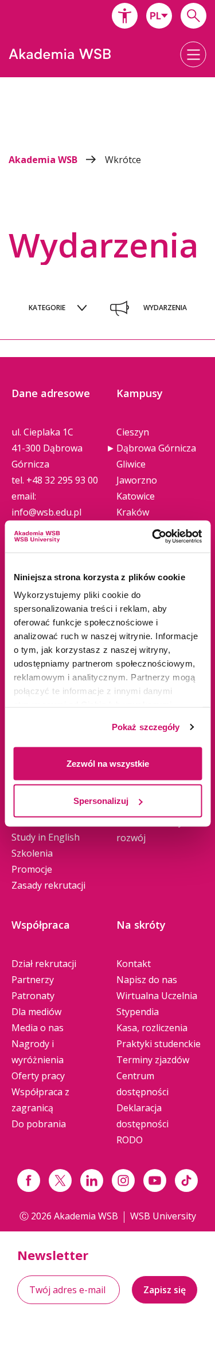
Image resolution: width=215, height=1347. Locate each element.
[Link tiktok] (186, 1180)
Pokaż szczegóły (146, 727)
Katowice (135, 496)
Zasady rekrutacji (48, 885)
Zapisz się (164, 1289)
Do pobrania (38, 1124)
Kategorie (47, 307)
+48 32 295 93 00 (62, 480)
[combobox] (159, 16)
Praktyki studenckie (158, 1043)
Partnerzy (32, 979)
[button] (125, 16)
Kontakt (133, 963)
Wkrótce (123, 159)
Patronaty (32, 995)
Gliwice (131, 464)
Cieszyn (132, 432)
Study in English (45, 837)
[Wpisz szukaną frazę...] (193, 16)
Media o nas (37, 1027)
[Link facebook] (28, 1180)
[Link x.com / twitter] (60, 1180)
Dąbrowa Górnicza (156, 448)
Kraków (132, 512)
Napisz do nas (146, 979)
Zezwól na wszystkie (108, 763)
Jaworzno (136, 480)
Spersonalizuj (100, 801)
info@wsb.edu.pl (46, 512)
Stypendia (137, 1011)
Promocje (31, 869)
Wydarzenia (165, 307)
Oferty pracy (38, 1075)
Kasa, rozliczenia (151, 1027)
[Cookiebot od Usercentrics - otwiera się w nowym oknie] (153, 536)
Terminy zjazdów (152, 1059)
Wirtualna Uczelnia (156, 995)
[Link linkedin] (91, 1180)
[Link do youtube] (154, 1180)
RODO (129, 1140)
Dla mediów (36, 1011)
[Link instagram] (123, 1180)
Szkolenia (32, 853)
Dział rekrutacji (43, 963)
